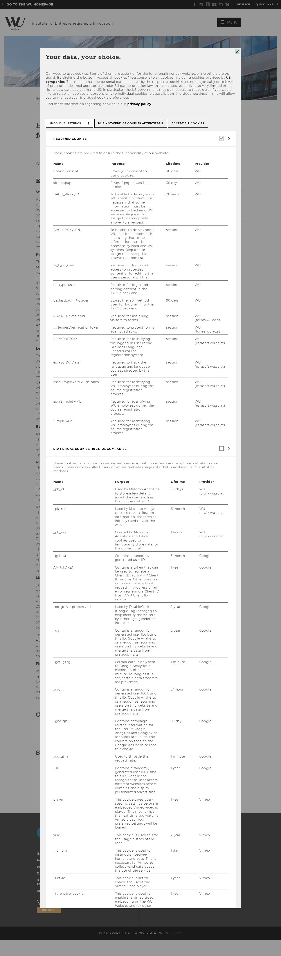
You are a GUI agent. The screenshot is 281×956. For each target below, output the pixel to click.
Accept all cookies (187, 123)
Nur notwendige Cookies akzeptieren (130, 123)
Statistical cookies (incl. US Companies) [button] (90, 448)
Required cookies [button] (69, 138)
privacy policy (139, 104)
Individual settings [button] (65, 123)
